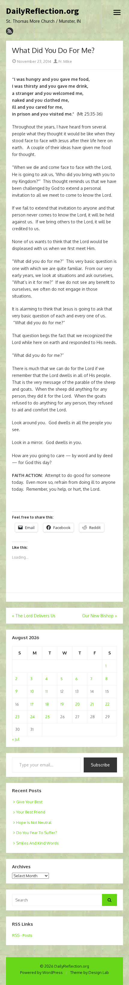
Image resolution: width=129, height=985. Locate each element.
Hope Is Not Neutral (34, 822)
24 (32, 716)
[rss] (9, 31)
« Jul (16, 739)
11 (46, 691)
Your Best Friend (30, 812)
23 (17, 716)
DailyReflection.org (42, 11)
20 (77, 704)
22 (107, 704)
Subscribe (100, 764)
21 (92, 704)
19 (62, 704)
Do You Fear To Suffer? (36, 832)
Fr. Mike (65, 61)
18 (47, 704)
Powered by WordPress (41, 972)
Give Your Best (29, 801)
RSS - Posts (22, 935)
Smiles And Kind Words (37, 843)
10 (32, 691)
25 (47, 716)
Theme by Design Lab (89, 972)
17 (32, 704)
